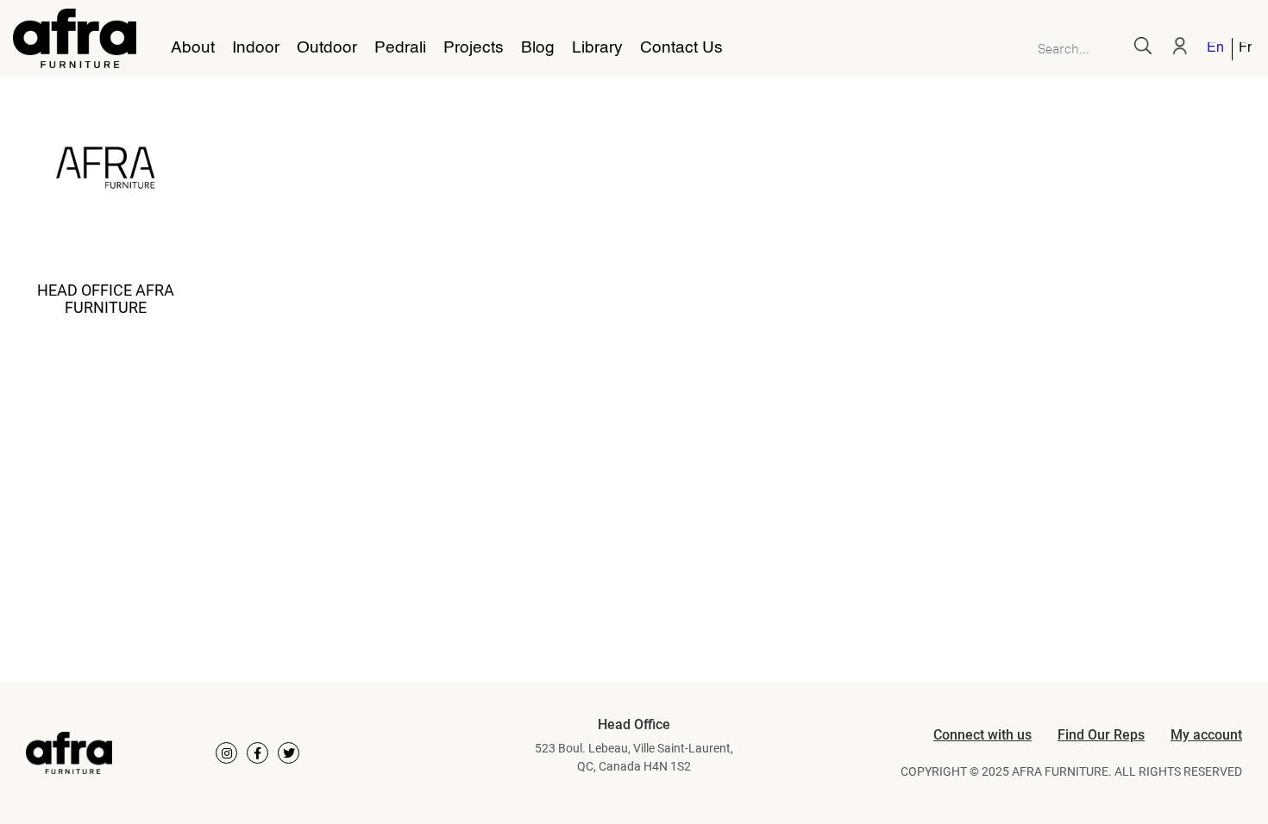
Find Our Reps (1101, 735)
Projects (473, 48)
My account (1206, 735)
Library (597, 48)
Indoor (255, 48)
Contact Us (681, 48)
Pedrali (400, 48)
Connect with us (982, 735)
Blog (538, 48)
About (193, 48)
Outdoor (327, 48)
